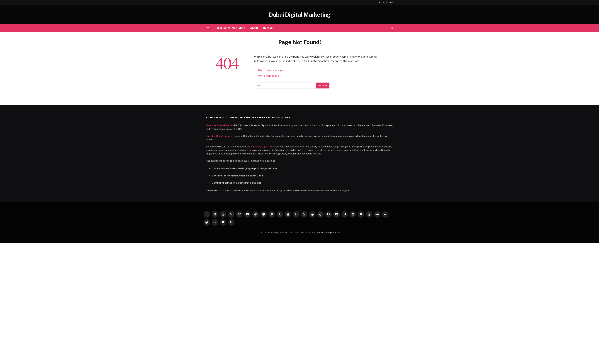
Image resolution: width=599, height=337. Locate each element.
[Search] (391, 28)
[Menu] (208, 28)
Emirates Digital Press (219, 125)
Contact (268, 28)
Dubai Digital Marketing (230, 28)
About (254, 28)
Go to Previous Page (270, 70)
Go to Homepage (268, 75)
